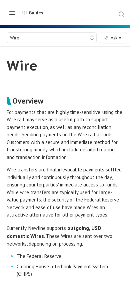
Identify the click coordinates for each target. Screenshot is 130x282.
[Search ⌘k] (121, 14)
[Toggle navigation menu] (12, 12)
